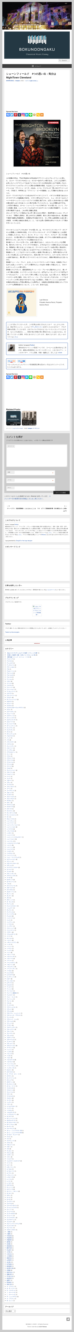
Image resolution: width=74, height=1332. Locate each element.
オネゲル (9, 701)
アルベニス (10, 673)
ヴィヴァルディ (11, 1217)
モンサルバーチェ (12, 1122)
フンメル (9, 1017)
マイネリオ (10, 1088)
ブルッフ (9, 1031)
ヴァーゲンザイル (12, 1205)
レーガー (9, 1183)
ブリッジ (9, 1023)
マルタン (9, 1098)
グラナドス (10, 760)
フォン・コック (11, 997)
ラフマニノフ (10, 1141)
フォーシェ (10, 999)
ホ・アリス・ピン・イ (13, 1074)
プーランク (10, 1047)
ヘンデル (9, 1051)
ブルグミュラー (11, 1027)
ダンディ (9, 896)
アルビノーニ (10, 671)
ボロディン (10, 1082)
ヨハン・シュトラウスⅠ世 (14, 1130)
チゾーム (9, 904)
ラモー (8, 1147)
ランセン (9, 1151)
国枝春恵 (9, 1246)
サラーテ (9, 809)
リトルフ (9, 1159)
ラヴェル (9, 1153)
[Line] (30, 114)
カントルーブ (10, 724)
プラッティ (10, 1043)
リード (8, 1163)
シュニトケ (10, 835)
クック (8, 738)
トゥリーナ (10, 918)
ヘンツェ (9, 1049)
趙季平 (8, 1280)
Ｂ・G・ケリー (11, 1288)
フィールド (10, 991)
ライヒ (8, 1137)
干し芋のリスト (37, 327)
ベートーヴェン (11, 1066)
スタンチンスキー (12, 863)
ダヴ (8, 898)
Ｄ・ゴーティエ (11, 1290)
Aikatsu (44, 534)
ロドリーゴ (10, 1189)
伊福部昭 (9, 1238)
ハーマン (9, 948)
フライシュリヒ (11, 1007)
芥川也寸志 (10, 1276)
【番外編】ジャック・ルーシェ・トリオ (18, 657)
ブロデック (10, 1037)
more (60, 352)
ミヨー (8, 1104)
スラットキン (10, 873)
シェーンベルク (11, 827)
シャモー (9, 833)
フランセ (9, 1011)
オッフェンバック (12, 699)
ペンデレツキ (10, 1068)
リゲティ (9, 1155)
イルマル (9, 685)
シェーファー (10, 823)
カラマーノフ (10, 716)
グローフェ (10, 772)
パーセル (9, 971)
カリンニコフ (10, 718)
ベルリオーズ (10, 1060)
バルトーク (10, 958)
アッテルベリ (10, 665)
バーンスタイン (11, 962)
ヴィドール (10, 1211)
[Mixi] (34, 114)
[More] (42, 114)
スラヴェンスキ (11, 875)
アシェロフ (10, 663)
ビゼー (8, 979)
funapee (17, 80)
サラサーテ (10, 807)
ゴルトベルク (10, 796)
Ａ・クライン (10, 1286)
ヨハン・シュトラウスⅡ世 (14, 1132)
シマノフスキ (10, 831)
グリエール (10, 762)
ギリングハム (10, 734)
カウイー (9, 703)
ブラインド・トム (12, 1019)
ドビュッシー (10, 928)
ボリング (9, 1080)
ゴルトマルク (10, 798)
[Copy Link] (38, 114)
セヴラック (10, 879)
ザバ (8, 817)
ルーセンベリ (10, 1171)
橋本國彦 (9, 1266)
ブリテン (9, 1025)
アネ (8, 669)
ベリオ (8, 1056)
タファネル (10, 890)
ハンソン (9, 946)
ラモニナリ (10, 1145)
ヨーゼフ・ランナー (12, 1134)
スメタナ (9, 871)
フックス (9, 1005)
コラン (8, 782)
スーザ (8, 877)
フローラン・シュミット (13, 1013)
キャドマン (10, 728)
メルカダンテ (10, 1112)
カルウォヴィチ (11, 720)
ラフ (8, 1139)
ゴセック (9, 792)
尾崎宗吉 (9, 1258)
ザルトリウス (10, 819)
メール (9, 480)
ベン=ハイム (10, 1064)
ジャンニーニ (10, 855)
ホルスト (9, 1070)
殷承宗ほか (10, 1272)
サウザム (9, 800)
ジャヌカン (10, 853)
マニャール (10, 1092)
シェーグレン (10, 821)
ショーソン (10, 847)
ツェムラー (10, 908)
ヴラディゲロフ (11, 1230)
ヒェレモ (9, 973)
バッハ (8, 952)
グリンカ (9, 764)
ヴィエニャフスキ (12, 1207)
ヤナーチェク (10, 1128)
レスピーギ (10, 1177)
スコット (9, 861)
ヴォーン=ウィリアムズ (13, 1223)
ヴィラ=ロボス (11, 1213)
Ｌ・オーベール (11, 1294)
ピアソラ (9, 983)
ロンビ (8, 1197)
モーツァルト (10, 1124)
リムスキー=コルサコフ (13, 1161)
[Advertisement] (37, 96)
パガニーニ (10, 964)
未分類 (8, 1262)
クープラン (10, 750)
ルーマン (9, 1173)
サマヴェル (10, 805)
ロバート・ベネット (12, 1191)
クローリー (10, 748)
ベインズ (9, 1053)
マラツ (8, 1094)
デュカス (9, 916)
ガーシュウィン (11, 726)
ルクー (8, 1165)
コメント (11, 446)
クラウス (9, 744)
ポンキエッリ (10, 1084)
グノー (8, 754)
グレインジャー (11, 770)
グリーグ (9, 766)
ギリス (8, 732)
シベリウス (10, 829)
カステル (9, 705)
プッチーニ (10, 1041)
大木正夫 (9, 1254)
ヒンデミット (10, 977)
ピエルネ (9, 985)
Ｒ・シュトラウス (12, 1296)
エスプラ (9, 693)
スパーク (9, 869)
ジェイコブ (10, 849)
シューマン (10, 841)
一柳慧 (8, 1232)
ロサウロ (9, 1185)
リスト (8, 1157)
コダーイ (9, 780)
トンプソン (10, 922)
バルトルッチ (10, 956)
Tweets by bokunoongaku (12, 632)
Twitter (32, 345)
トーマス (9, 924)
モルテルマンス (11, 1120)
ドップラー (10, 926)
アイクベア (10, 659)
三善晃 (8, 1234)
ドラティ (9, 932)
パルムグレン (10, 966)
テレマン (9, 910)
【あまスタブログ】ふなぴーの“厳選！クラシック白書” (22, 653)
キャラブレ (10, 730)
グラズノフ (10, 758)
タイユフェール (11, 886)
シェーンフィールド (18, 428)
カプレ (8, 709)
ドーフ (8, 936)
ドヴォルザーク (11, 934)
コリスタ (9, 784)
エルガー (9, 697)
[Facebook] (8, 114)
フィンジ (9, 989)
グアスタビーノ (11, 752)
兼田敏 (8, 1242)
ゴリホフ (9, 794)
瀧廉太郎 (9, 1274)
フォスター (10, 995)
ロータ (8, 1199)
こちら (15, 337)
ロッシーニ (10, 1187)
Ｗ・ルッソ (10, 1300)
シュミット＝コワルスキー (14, 837)
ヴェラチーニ (10, 1219)
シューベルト (10, 839)
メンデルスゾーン (12, 1114)
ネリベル (9, 938)
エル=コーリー (11, 695)
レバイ (8, 1181)
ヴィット (9, 1209)
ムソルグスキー (11, 1106)
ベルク (8, 1058)
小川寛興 (9, 1256)
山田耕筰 (9, 1260)
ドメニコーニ (10, 930)
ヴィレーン (10, 1215)
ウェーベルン (10, 689)
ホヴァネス (10, 1072)
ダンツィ (9, 894)
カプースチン (10, 712)
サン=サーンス (11, 813)
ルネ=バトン (10, 1167)
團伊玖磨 (9, 1248)
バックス (9, 950)
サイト (9, 487)
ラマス (8, 1143)
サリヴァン (10, 811)
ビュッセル (10, 981)
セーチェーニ (10, 881)
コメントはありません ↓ (31, 80)
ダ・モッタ (10, 902)
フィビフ (9, 987)
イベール (9, 683)
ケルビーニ (10, 774)
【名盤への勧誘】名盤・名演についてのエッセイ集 (21, 655)
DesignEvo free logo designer (24, 540)
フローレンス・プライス (13, 1015)
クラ (8, 740)
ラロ (8, 1149)
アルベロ (9, 677)
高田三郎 (9, 1284)
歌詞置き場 (10, 1268)
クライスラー (10, 742)
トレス (8, 920)
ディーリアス (10, 914)
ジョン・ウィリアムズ (13, 857)
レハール (9, 1179)
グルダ (8, 768)
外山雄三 (9, 1250)
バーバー (9, 960)
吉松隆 (8, 1244)
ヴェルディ (10, 1221)
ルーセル (9, 1169)
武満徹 (8, 1270)
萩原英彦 (9, 1278)
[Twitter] (11, 114)
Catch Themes (43, 1326)
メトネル (9, 1110)
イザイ (8, 681)
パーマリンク (36, 428)
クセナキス (10, 736)
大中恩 (8, 1252)
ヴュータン (10, 1228)
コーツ (8, 788)
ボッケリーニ (10, 1078)
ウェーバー (10, 687)
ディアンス (10, 912)
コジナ (8, 778)
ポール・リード (11, 1086)
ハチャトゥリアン (12, 942)
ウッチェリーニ (11, 691)
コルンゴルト (10, 786)
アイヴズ (9, 661)
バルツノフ (10, 954)
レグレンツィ (10, 1175)
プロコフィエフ (11, 1045)
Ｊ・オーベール (11, 1292)
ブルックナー (10, 1029)
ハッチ (8, 944)
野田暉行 (9, 1282)
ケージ (8, 776)
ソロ (8, 884)
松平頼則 (9, 1264)
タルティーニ (10, 892)
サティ (8, 803)
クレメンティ (10, 746)
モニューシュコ (11, 1118)
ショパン (9, 845)
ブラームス (10, 1021)
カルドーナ (10, 722)
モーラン (9, 1126)
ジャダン (9, 851)
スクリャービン (11, 859)
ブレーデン (10, 1033)
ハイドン (9, 940)
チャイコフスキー (12, 906)
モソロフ (9, 1116)
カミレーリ (10, 714)
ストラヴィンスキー (12, 867)
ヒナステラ (10, 975)
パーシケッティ (11, 968)
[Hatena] (27, 114)
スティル (9, 865)
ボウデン (9, 1076)
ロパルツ (9, 1193)
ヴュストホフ (10, 1225)
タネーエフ (10, 888)
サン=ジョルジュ (11, 815)
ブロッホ (9, 1035)
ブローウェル (10, 1039)
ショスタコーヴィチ (12, 843)
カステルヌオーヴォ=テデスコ (15, 707)
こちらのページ (51, 590)
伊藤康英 (9, 1240)
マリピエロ (10, 1096)
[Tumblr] (19, 114)
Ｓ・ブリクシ (10, 1298)
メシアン (9, 1108)
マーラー (9, 1100)
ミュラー (9, 1102)
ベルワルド (10, 1062)
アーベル (9, 679)
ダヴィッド (10, 900)
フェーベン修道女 (12, 993)
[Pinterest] (15, 114)
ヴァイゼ (9, 1203)
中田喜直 (9, 1236)
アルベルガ (10, 675)
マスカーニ (10, 1090)
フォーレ (9, 1001)
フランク (9, 1009)
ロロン (8, 1195)
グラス (8, 756)
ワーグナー (10, 1201)
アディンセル (10, 667)
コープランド (10, 790)
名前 (9, 472)
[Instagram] (23, 114)
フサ (8, 1003)
